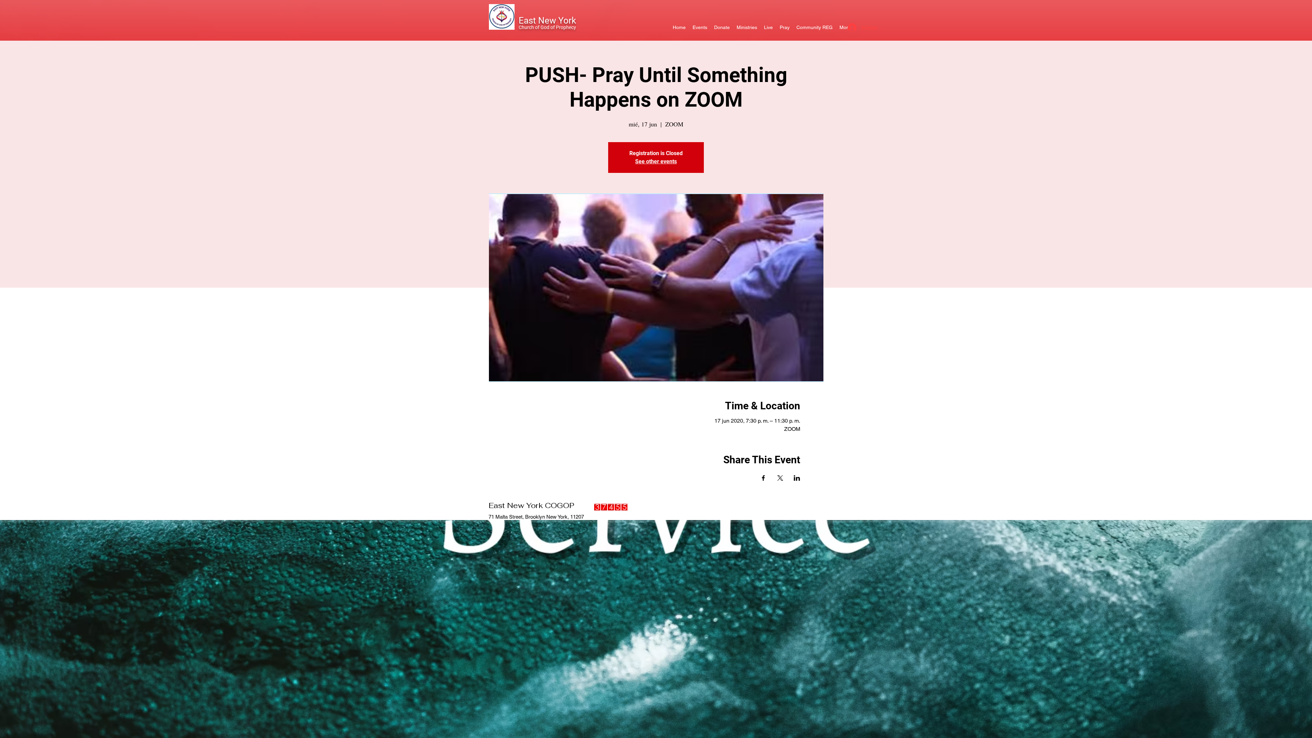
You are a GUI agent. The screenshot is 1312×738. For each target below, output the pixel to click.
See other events (656, 161)
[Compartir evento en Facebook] (763, 478)
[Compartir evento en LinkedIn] (797, 478)
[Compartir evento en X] (780, 478)
